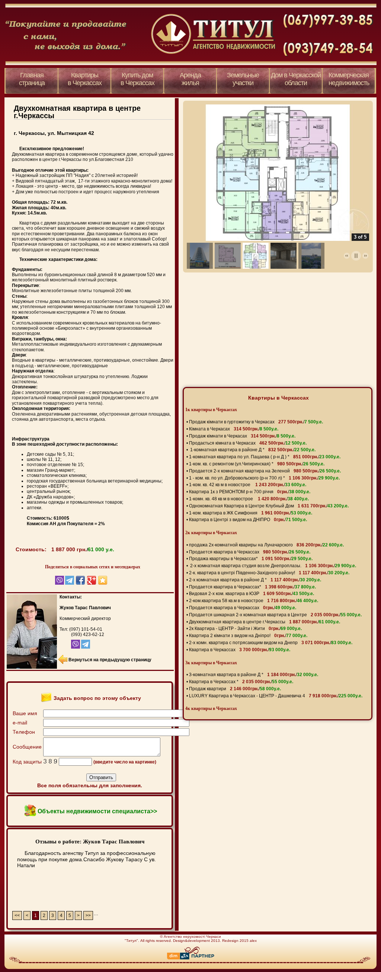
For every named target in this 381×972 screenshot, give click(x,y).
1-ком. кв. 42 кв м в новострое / (247, 484)
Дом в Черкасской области (296, 79)
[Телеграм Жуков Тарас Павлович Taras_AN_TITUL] (85, 647)
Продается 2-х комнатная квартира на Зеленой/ (265, 471)
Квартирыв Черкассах (85, 79)
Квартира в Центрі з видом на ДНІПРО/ (248, 519)
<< (17, 915)
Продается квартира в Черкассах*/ (252, 587)
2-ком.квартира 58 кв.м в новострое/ (253, 600)
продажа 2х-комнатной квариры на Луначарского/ (266, 545)
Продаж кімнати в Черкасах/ (242, 436)
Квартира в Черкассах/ (239, 649)
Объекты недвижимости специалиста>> (97, 811)
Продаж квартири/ (235, 688)
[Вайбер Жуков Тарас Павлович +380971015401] (69, 647)
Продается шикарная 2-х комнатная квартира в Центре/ (275, 614)
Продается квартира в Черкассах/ (249, 552)
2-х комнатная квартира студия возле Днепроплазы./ (272, 565)
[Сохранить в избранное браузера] (102, 580)
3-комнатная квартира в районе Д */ (253, 674)
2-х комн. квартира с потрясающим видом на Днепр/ (270, 642)
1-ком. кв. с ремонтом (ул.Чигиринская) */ (256, 463)
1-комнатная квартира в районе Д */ (252, 449)
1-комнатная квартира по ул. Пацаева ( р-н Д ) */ (264, 456)
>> (88, 915)
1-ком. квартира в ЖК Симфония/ (250, 513)
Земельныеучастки (243, 79)
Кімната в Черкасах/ (233, 429)
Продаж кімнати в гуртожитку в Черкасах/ (256, 421)
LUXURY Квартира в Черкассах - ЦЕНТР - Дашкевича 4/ (275, 695)
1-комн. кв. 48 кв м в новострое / (249, 498)
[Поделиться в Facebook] (80, 580)
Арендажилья (190, 79)
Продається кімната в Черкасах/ (248, 443)
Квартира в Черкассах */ (241, 681)
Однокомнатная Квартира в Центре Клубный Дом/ (269, 505)
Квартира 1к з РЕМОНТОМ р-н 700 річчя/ (249, 491)
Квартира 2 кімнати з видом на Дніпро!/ (248, 635)
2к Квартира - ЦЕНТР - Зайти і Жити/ (245, 628)
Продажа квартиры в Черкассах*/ (251, 558)
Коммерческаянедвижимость (349, 79)
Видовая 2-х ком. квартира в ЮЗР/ (251, 593)
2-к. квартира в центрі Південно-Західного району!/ (269, 572)
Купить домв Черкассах (137, 79)
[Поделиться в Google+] (91, 580)
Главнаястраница (32, 79)
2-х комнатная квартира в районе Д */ (255, 579)
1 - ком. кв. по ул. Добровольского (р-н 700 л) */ (264, 478)
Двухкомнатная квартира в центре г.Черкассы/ (264, 621)
